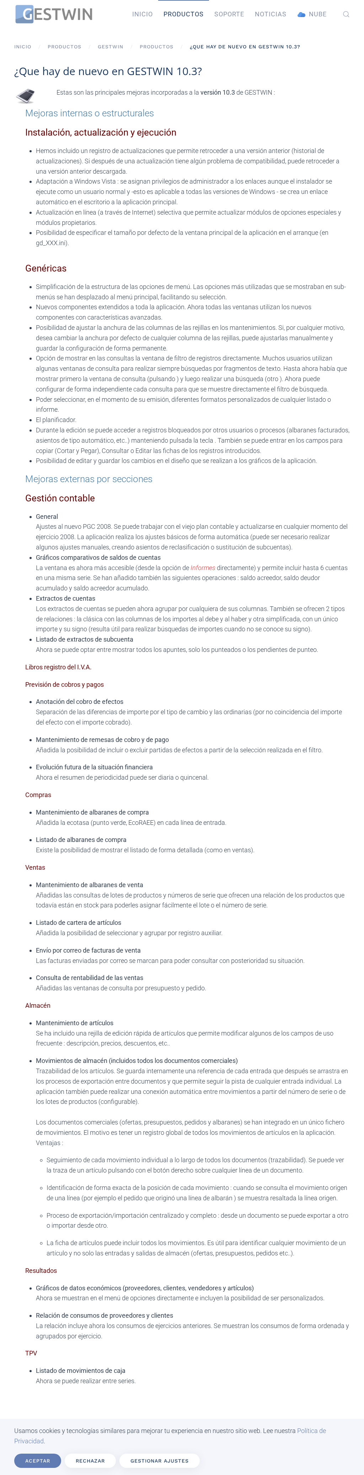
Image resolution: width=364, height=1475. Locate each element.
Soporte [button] (229, 14)
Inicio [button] (142, 14)
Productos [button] (184, 14)
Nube (318, 14)
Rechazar (90, 1461)
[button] (346, 14)
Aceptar (37, 1461)
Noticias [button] (271, 14)
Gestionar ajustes (159, 1461)
